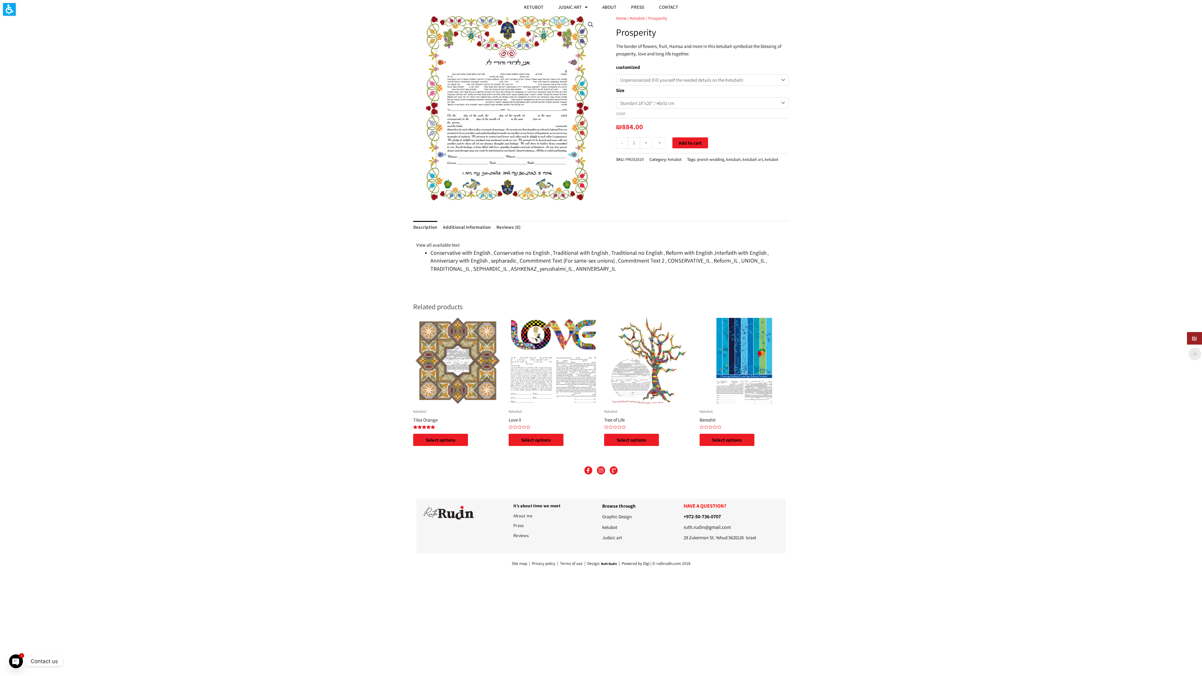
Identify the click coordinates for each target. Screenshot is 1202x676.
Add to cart (690, 143)
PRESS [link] (637, 7)
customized (628, 67)
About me (522, 516)
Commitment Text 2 (641, 260)
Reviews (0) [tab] (508, 227)
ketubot (771, 159)
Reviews (521, 535)
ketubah (733, 159)
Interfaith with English (741, 252)
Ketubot (674, 159)
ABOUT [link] (609, 7)
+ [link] (646, 143)
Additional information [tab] (467, 227)
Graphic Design (617, 517)
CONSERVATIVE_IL (689, 260)
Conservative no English (522, 252)
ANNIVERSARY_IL (596, 268)
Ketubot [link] (637, 18)
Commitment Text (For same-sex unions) (567, 260)
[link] (590, 24)
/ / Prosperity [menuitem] (664, 18)
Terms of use (571, 563)
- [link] (622, 143)
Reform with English (689, 252)
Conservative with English (460, 252)
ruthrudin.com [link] (668, 563)
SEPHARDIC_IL (490, 268)
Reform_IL (726, 260)
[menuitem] (534, 7)
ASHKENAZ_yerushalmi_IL (542, 268)
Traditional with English (580, 252)
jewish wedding (710, 159)
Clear (620, 113)
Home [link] (621, 18)
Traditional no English (637, 252)
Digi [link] (646, 563)
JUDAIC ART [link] (570, 7)
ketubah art (752, 159)
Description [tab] (425, 227)
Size (620, 90)
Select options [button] (440, 440)
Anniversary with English (459, 260)
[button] (9, 9)
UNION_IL (753, 260)
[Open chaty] (16, 661)
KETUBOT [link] (533, 7)
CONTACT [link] (668, 7)
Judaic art (612, 537)
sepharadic (503, 260)
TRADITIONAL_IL (450, 268)
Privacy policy (544, 563)
